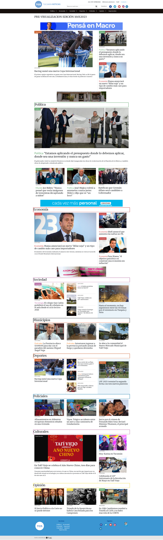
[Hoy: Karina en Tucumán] (112, 442)
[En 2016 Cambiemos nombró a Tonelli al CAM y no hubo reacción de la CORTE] (113, 496)
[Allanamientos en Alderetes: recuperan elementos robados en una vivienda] (49, 407)
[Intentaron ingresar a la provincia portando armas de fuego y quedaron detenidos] (81, 331)
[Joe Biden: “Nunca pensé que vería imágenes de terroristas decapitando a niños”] (50, 176)
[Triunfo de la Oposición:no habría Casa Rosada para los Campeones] (81, 496)
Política (52, 11)
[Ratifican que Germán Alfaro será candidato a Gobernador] (112, 176)
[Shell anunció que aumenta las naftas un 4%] (112, 220)
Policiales (92, 11)
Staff (117, 2)
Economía (62, 11)
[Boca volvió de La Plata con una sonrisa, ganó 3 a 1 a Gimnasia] (71, 363)
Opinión (101, 11)
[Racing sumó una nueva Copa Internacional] (65, 49)
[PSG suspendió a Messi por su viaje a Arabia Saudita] (71, 387)
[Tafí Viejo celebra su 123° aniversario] (71, 299)
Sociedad (72, 11)
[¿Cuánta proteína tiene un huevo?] (71, 287)
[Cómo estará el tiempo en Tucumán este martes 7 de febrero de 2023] (71, 311)
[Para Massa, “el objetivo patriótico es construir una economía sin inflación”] (112, 245)
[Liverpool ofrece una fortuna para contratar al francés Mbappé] (71, 375)
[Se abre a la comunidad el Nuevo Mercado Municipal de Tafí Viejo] (113, 331)
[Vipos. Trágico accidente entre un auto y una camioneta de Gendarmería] (81, 407)
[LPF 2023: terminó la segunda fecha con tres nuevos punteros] (114, 369)
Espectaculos (112, 11)
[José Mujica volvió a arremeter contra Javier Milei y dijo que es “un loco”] (81, 176)
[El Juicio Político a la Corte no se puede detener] (49, 496)
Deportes (82, 11)
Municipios (38, 324)
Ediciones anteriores (108, 2)
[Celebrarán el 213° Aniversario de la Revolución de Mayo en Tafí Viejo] (112, 465)
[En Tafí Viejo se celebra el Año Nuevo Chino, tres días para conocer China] (65, 448)
